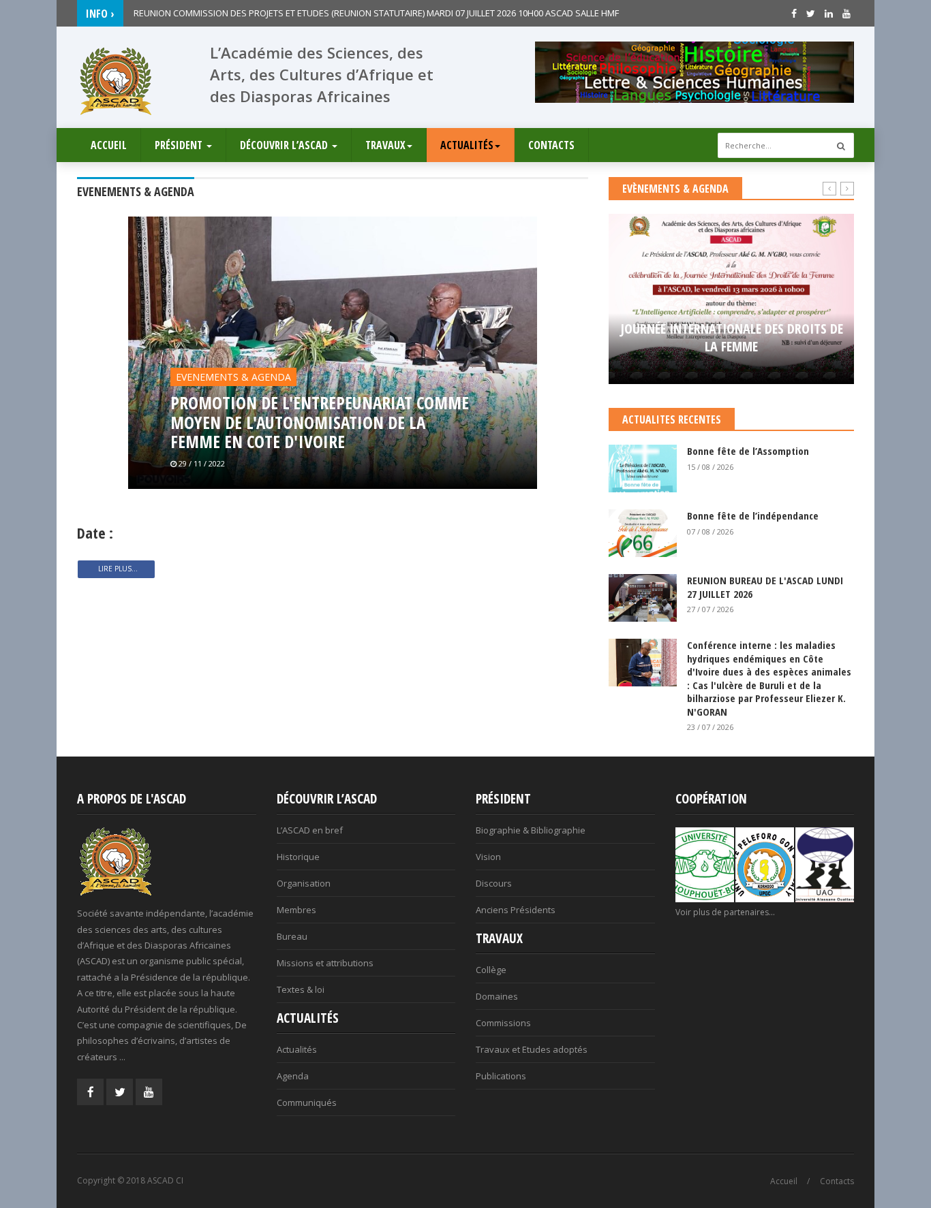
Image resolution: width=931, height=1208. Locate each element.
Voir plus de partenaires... (725, 912)
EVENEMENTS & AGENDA (233, 376)
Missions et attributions (325, 963)
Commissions (503, 1023)
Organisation (304, 883)
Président (180, 145)
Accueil (109, 145)
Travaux (385, 145)
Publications (501, 1076)
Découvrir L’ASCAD (285, 145)
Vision (488, 857)
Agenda (293, 1076)
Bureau (292, 936)
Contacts (551, 145)
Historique (298, 857)
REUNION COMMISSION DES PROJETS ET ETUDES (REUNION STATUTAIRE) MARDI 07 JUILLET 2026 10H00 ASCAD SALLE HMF (376, 13)
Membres (296, 910)
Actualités (466, 145)
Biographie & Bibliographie (530, 830)
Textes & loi (300, 989)
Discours (494, 883)
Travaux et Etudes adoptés (531, 1049)
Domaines (497, 996)
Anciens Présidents (515, 910)
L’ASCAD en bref (310, 830)
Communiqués (307, 1102)
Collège (491, 970)
